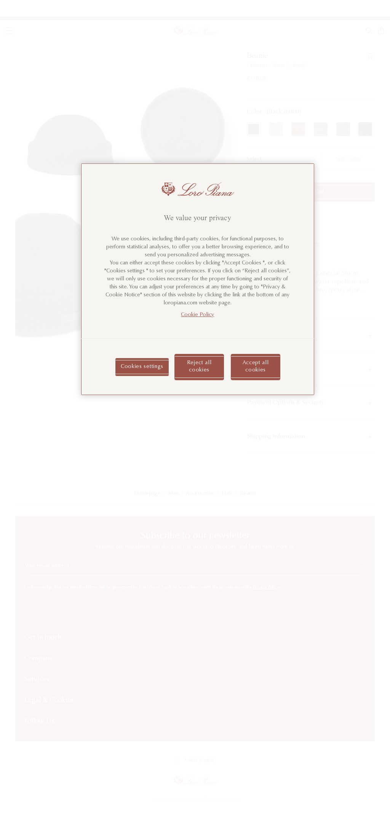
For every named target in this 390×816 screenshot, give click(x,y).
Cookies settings (142, 367)
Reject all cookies (199, 366)
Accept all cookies (256, 366)
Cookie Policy (197, 315)
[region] (198, 279)
